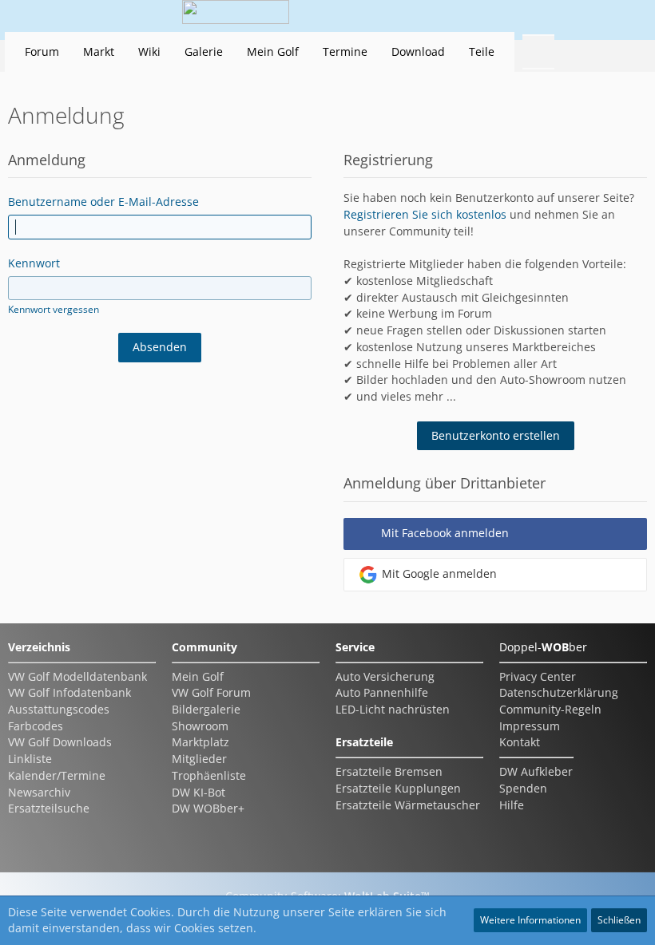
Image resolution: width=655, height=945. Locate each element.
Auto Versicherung (385, 676)
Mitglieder (199, 758)
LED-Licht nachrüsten (392, 709)
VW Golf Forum (211, 692)
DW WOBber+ (208, 808)
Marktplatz (200, 741)
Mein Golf (198, 676)
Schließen (619, 920)
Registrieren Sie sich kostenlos (424, 214)
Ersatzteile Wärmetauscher (407, 805)
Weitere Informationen (530, 920)
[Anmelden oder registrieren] (578, 16)
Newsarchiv (39, 792)
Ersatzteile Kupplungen (398, 788)
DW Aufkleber (536, 771)
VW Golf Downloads (60, 741)
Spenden (523, 788)
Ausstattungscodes (58, 709)
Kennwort (34, 263)
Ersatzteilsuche (48, 808)
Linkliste (30, 758)
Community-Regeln (550, 709)
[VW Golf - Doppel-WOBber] (235, 16)
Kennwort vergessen (53, 309)
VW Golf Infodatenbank (69, 692)
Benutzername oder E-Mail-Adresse (103, 201)
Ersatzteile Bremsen (389, 771)
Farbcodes (35, 725)
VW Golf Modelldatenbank (77, 676)
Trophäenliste (209, 775)
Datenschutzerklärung (558, 692)
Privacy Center (537, 676)
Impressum (529, 725)
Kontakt (519, 741)
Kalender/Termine (56, 775)
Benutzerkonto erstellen (495, 435)
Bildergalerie (206, 709)
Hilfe (511, 805)
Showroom (200, 725)
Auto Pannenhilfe (381, 692)
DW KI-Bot (198, 792)
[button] (538, 16)
